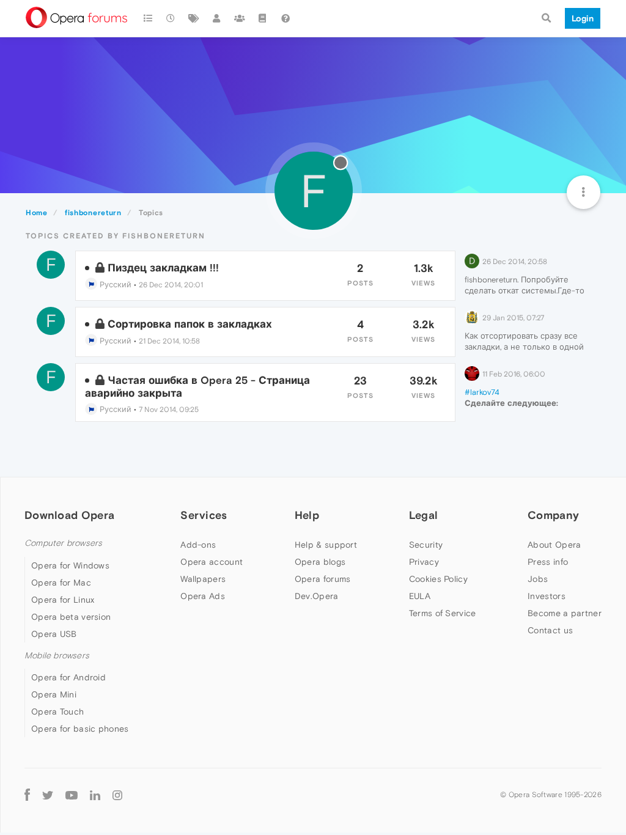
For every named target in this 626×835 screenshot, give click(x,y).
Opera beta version (71, 617)
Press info (548, 562)
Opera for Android (68, 677)
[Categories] (148, 18)
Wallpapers (203, 579)
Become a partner (565, 613)
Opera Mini (53, 694)
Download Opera (69, 515)
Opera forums (323, 579)
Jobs (538, 579)
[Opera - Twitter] (47, 794)
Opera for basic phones (80, 729)
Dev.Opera (317, 596)
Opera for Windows (70, 565)
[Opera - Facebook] (27, 794)
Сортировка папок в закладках (190, 324)
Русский (114, 284)
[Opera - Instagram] (117, 794)
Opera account (211, 562)
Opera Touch (57, 711)
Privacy (424, 562)
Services (203, 515)
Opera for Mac (61, 582)
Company (553, 515)
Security (426, 545)
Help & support (326, 545)
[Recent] (171, 18)
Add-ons (198, 545)
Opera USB (54, 634)
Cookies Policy (438, 579)
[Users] (217, 18)
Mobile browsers (56, 655)
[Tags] (193, 18)
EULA (419, 596)
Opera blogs (320, 562)
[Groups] (239, 18)
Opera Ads (202, 596)
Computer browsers (63, 543)
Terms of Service (442, 613)
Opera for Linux (63, 600)
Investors (546, 596)
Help (307, 515)
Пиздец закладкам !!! (163, 268)
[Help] (285, 18)
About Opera (554, 545)
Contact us (550, 630)
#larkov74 (482, 392)
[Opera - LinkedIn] (95, 794)
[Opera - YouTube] (71, 794)
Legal (423, 515)
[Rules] (262, 18)
